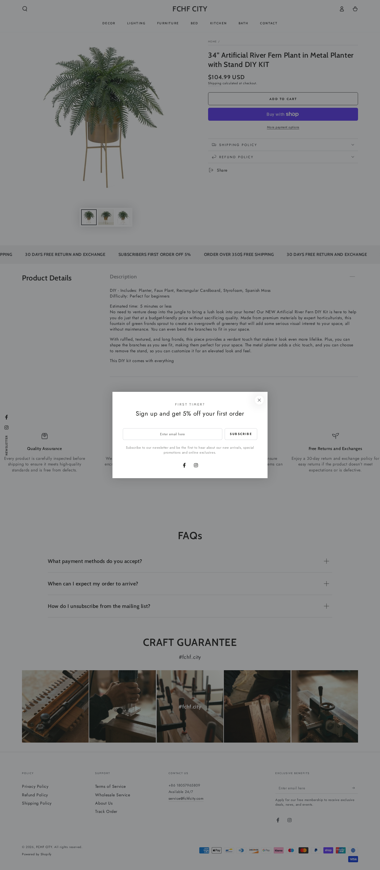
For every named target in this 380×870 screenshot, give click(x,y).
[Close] (259, 400)
